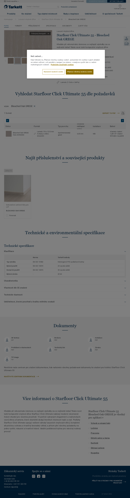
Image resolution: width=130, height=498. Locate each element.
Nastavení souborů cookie (53, 71)
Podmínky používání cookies (62, 65)
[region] (66, 64)
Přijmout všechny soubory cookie (79, 71)
